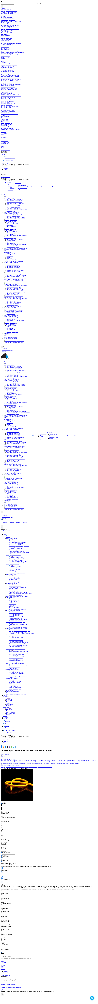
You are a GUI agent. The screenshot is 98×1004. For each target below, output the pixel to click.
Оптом (2, 967)
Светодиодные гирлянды (54, 763)
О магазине (9, 699)
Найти (2, 994)
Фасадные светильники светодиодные (18, 624)
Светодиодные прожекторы (16, 672)
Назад (9, 535)
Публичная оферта (5, 989)
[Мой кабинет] (1, 514)
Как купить (9, 709)
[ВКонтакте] (1, 747)
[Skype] (13, 747)
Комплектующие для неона (26, 767)
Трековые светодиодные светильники (18, 651)
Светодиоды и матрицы (15, 681)
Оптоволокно (31, 763)
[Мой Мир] (5, 747)
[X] (7, 747)
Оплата (2, 966)
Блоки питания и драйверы (16, 613)
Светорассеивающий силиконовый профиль (57, 760)
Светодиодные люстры (73, 761)
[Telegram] (15, 747)
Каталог (8, 537)
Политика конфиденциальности (8, 984)
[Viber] (9, 747)
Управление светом (14, 600)
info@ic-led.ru (5, 163)
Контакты (3, 969)
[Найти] (2, 7)
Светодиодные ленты (14, 540)
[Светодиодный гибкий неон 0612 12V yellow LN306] (17, 800)
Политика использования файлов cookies (11, 987)
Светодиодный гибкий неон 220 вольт (10, 767)
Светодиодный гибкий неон (16, 557)
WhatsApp (5, 169)
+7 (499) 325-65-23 (5, 150)
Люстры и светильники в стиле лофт (18, 665)
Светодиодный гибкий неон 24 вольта (42, 767)
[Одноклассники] (3, 747)
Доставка (3, 965)
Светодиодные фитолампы (41, 763)
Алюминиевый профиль (15, 586)
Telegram (5, 168)
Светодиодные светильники (16, 637)
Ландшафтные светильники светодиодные (19, 631)
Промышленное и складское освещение (70, 763)
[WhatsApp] (11, 747)
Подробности (4, 849)
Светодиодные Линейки (15, 566)
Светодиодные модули (14, 577)
